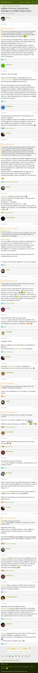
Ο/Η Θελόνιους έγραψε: (8, 518)
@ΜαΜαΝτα (4, 608)
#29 (36, 338)
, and (10, 182)
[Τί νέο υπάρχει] (32, 2)
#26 (36, 224)
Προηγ (13, 648)
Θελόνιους (9, 451)
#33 (36, 438)
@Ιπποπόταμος (6, 231)
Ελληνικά (5, 664)
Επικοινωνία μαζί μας (7, 666)
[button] (2, 2)
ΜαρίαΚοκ (9, 106)
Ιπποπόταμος (10, 217)
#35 (36, 479)
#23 (36, 113)
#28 (36, 315)
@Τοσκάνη (4, 320)
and (9, 128)
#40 (36, 630)
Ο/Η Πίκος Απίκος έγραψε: (9, 228)
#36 (36, 513)
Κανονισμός (17, 666)
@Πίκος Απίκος (5, 239)
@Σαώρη (18, 349)
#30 (36, 363)
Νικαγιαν (9, 64)
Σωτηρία (9, 473)
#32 (36, 407)
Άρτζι (8, 270)
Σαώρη (4, 13)
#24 (36, 139)
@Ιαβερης (4, 196)
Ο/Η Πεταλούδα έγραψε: (8, 281)
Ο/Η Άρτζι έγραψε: (7, 383)
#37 (36, 555)
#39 (36, 603)
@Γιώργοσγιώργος (6, 79)
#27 (36, 276)
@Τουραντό (11, 366)
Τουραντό (9, 624)
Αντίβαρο (9, 332)
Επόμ (24, 648)
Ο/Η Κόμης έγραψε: (7, 144)
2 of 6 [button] (19, 648)
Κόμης (8, 17)
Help (31, 666)
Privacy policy (25, 666)
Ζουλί (8, 308)
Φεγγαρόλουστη (11, 597)
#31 (36, 379)
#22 (36, 71)
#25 (36, 193)
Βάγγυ (8, 187)
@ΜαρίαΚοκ (4, 491)
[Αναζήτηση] (36, 2)
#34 (36, 458)
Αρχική (3, 668)
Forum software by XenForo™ (14, 671)
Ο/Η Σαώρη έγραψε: (7, 28)
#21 (36, 24)
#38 (36, 582)
